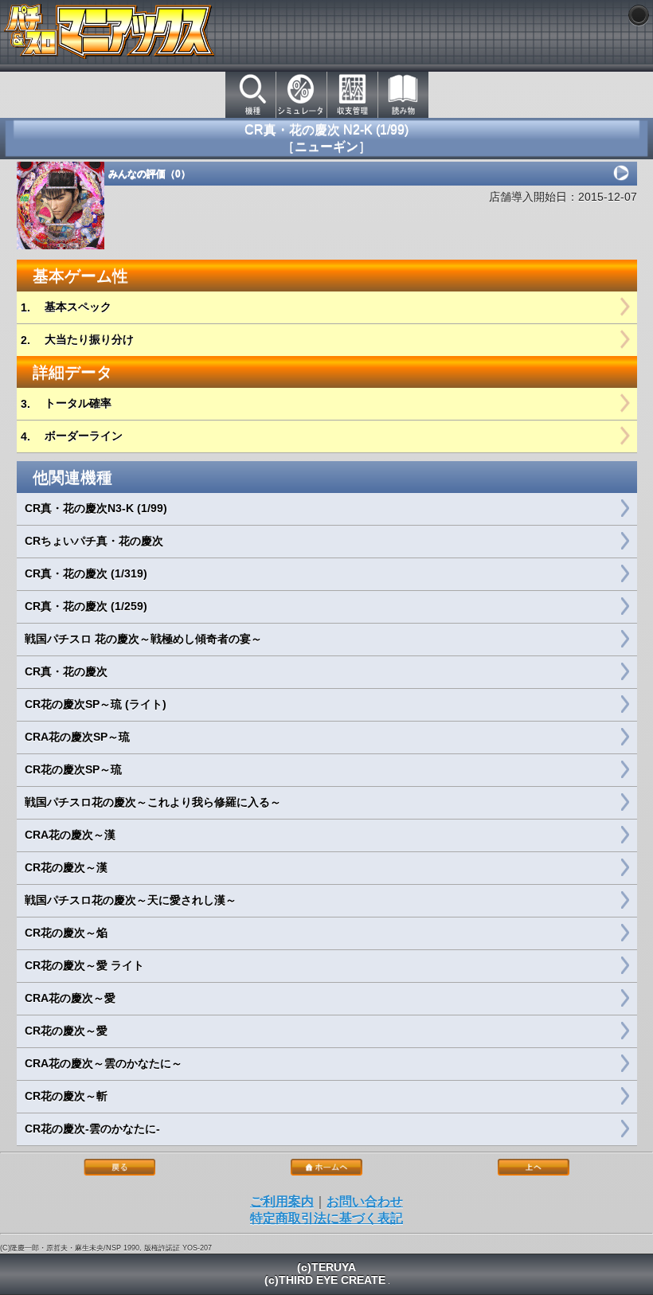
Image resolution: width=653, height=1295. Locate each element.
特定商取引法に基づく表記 (326, 1218)
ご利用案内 (282, 1201)
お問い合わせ (364, 1201)
